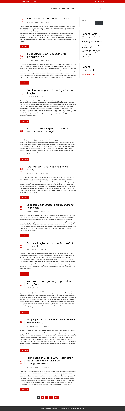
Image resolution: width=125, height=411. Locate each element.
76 (51, 397)
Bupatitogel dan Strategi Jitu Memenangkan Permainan (50, 206)
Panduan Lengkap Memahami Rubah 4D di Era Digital (50, 245)
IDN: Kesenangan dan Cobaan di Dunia (48, 18)
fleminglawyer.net (62, 8)
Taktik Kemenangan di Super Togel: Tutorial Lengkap (50, 92)
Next (56, 397)
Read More (25, 46)
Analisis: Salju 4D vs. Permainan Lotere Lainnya (47, 168)
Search (84, 20)
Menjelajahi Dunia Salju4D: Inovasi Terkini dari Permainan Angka (51, 321)
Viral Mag (72, 408)
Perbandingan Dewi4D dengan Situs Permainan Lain (46, 55)
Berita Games (45, 22)
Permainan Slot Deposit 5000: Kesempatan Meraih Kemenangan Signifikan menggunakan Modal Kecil (50, 360)
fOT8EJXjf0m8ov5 (33, 22)
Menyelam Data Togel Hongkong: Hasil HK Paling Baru (49, 283)
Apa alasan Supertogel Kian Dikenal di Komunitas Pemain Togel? (47, 130)
